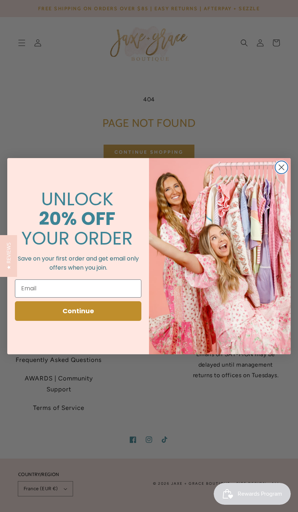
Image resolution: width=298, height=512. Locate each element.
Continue (78, 310)
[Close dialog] (281, 167)
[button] (8, 256)
